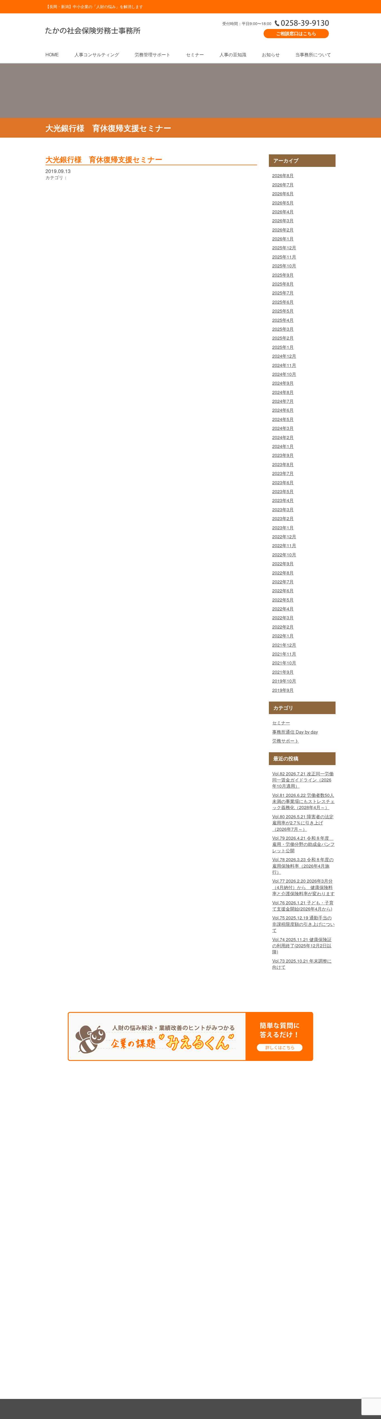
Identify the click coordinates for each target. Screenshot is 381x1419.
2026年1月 (283, 238)
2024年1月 (283, 446)
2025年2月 (283, 338)
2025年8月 (283, 284)
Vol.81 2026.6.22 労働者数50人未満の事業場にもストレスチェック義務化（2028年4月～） (303, 801)
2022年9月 (283, 563)
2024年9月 (283, 383)
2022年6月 (283, 590)
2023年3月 (283, 509)
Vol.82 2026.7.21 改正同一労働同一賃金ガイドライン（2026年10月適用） (303, 779)
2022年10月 (284, 554)
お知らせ (271, 54)
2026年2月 (283, 230)
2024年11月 (284, 365)
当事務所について (313, 54)
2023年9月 (283, 455)
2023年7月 (283, 473)
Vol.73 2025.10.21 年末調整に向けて (302, 964)
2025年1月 (283, 347)
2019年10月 (284, 681)
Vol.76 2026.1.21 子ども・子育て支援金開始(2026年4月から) (303, 905)
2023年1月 (283, 527)
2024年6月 (283, 410)
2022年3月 (283, 617)
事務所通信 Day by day (295, 732)
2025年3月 (283, 329)
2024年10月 (284, 374)
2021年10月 (284, 662)
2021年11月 (284, 654)
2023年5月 (283, 491)
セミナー (195, 54)
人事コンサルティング (96, 54)
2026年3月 (283, 220)
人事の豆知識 (233, 54)
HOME (52, 54)
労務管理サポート (152, 54)
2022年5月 (283, 600)
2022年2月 (283, 627)
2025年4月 (283, 320)
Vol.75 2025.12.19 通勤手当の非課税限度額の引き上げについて (303, 923)
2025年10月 (284, 265)
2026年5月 (283, 202)
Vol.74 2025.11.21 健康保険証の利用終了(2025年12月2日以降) (302, 945)
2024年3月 (283, 428)
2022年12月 (284, 536)
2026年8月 (283, 175)
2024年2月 (283, 437)
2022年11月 (284, 545)
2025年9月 (283, 275)
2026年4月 (283, 211)
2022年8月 (283, 572)
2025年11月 (284, 257)
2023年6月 (283, 482)
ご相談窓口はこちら (296, 33)
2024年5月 (283, 419)
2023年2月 (283, 518)
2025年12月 (284, 247)
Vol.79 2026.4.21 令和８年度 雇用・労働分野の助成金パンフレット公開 (303, 844)
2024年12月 (284, 356)
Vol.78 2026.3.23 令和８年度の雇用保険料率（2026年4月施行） (303, 865)
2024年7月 (283, 401)
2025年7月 (283, 292)
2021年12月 (284, 645)
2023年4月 (283, 500)
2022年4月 (283, 608)
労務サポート (285, 741)
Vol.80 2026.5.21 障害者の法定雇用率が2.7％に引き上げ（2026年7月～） (303, 822)
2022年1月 (283, 635)
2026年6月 (283, 193)
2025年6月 (283, 302)
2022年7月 (283, 581)
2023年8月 (283, 464)
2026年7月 (283, 184)
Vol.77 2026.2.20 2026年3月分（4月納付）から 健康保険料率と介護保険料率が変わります (303, 887)
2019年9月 (283, 690)
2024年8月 (283, 392)
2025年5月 (283, 311)
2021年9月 (283, 672)
